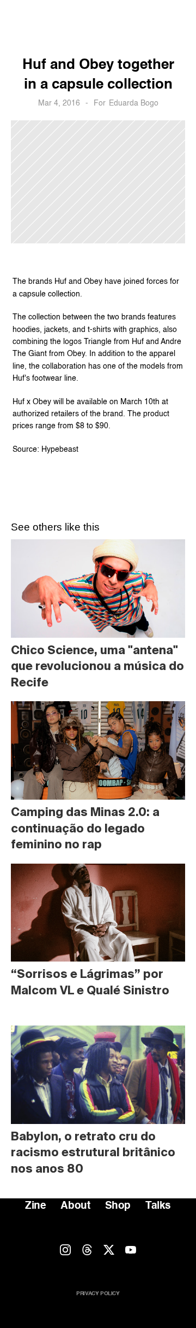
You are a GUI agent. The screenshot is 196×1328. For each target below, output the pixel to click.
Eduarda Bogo (133, 103)
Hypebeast (59, 449)
